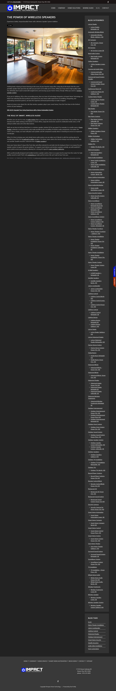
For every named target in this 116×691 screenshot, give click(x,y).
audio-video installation (95, 646)
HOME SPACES (42, 661)
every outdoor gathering (56, 149)
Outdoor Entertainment (95, 637)
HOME (26, 661)
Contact (105, 8)
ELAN (90, 622)
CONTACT (82, 661)
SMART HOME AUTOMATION (58, 661)
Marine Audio (88, 8)
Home (53, 8)
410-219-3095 (17, 2)
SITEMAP (89, 661)
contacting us (32, 155)
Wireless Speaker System (71, 158)
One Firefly (73, 686)
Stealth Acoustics (93, 643)
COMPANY (32, 661)
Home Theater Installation (96, 625)
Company (61, 8)
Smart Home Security (94, 640)
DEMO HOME (73, 661)
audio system (31, 119)
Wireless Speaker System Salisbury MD (48, 158)
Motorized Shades (93, 634)
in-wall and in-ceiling (28, 139)
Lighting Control (93, 631)
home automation (93, 649)
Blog (98, 8)
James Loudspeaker (94, 628)
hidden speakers (41, 141)
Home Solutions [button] (74, 8)
